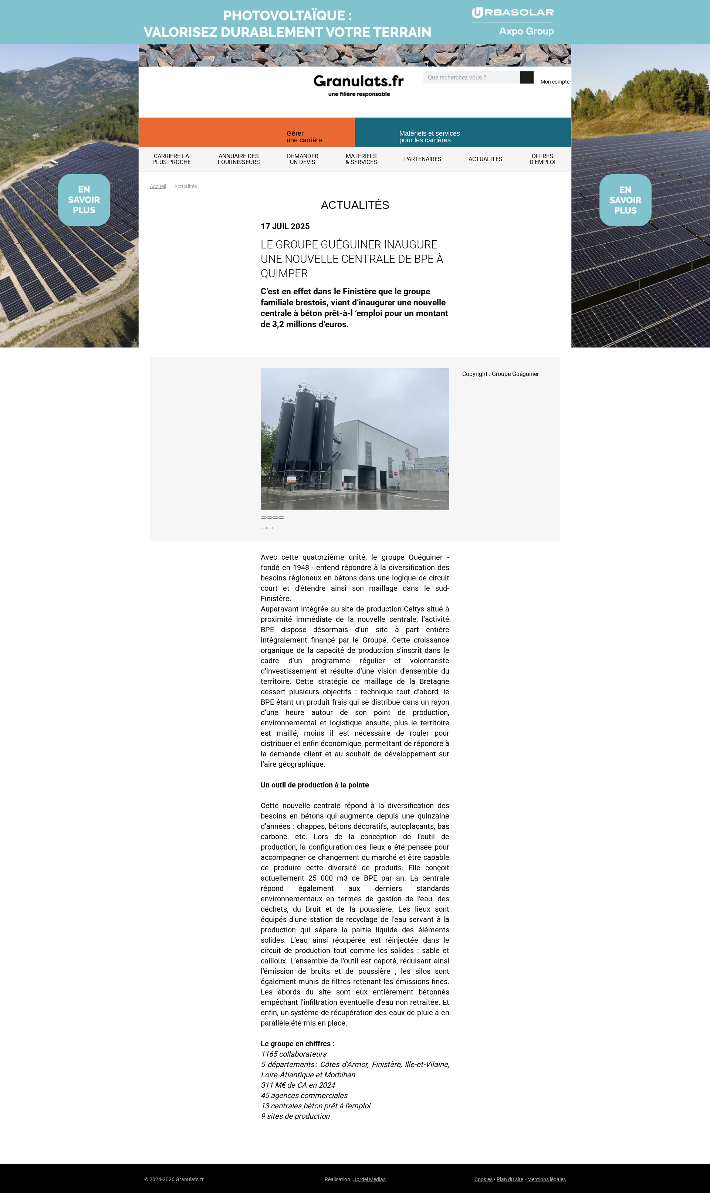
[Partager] (270, 517)
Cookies (483, 1179)
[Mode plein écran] (275, 517)
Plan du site (510, 1179)
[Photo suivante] (270, 528)
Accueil (158, 186)
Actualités (486, 159)
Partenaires (423, 159)
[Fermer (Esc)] (264, 517)
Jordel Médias (370, 1179)
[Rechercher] (527, 77)
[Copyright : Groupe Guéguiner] (355, 439)
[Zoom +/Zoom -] (281, 517)
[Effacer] (514, 78)
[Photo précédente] (264, 528)
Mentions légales (546, 1179)
